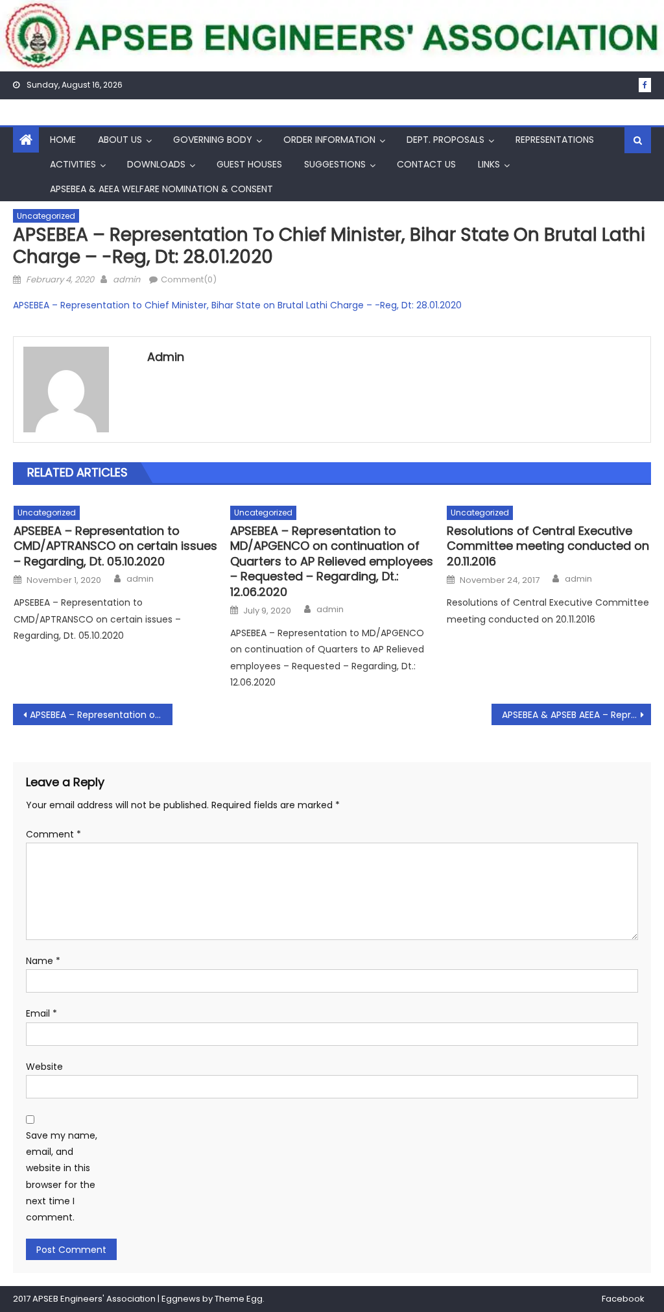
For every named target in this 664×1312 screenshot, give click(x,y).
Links (489, 164)
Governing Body (212, 139)
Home (63, 139)
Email (41, 1013)
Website (44, 1066)
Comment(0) (189, 279)
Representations (555, 139)
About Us (120, 139)
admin (126, 279)
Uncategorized (46, 215)
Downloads (156, 164)
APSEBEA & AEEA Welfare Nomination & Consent (161, 188)
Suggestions (335, 164)
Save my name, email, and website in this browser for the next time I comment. (61, 1176)
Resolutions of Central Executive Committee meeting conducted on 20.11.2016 (548, 546)
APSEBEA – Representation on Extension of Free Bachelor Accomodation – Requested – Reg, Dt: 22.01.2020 (101, 714)
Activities (73, 164)
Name (43, 960)
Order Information (329, 139)
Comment (53, 834)
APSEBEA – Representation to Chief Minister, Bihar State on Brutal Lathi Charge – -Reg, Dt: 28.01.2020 (237, 305)
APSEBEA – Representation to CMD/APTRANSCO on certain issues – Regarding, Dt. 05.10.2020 (115, 546)
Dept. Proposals (445, 139)
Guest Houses (249, 164)
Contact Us (426, 164)
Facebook (623, 1299)
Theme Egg (239, 1299)
